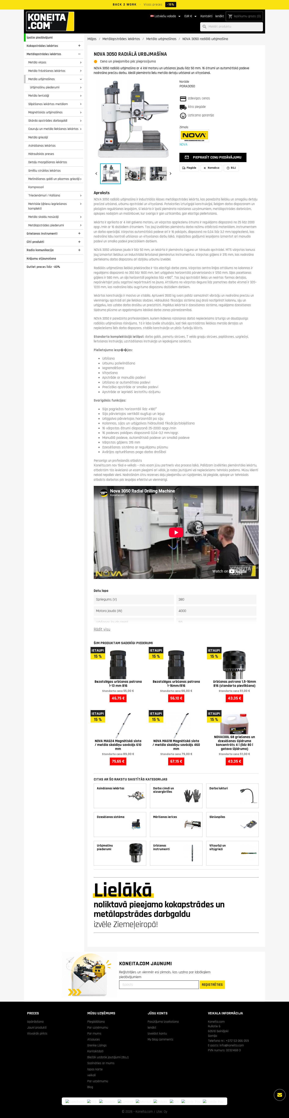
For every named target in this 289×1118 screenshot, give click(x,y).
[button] (212, 157)
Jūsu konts (158, 1013)
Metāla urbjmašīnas (41, 79)
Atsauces (93, 1039)
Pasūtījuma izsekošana (163, 1021)
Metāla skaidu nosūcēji (43, 217)
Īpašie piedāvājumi (40, 37)
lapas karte (95, 1069)
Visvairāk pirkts (37, 1033)
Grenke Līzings (97, 1045)
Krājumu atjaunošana (41, 258)
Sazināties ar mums (100, 1063)
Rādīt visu (102, 629)
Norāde (184, 81)
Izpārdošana (35, 1021)
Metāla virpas (37, 62)
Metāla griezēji (38, 137)
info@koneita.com (232, 1045)
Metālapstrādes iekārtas (44, 54)
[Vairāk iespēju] (280, 1095)
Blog (90, 1087)
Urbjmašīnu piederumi (44, 87)
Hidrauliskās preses (41, 154)
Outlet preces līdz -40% (43, 267)
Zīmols (183, 127)
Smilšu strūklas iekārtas (44, 170)
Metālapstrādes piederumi (46, 225)
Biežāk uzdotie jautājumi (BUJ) (108, 1057)
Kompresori (36, 187)
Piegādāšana (96, 1021)
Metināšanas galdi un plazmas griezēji (54, 179)
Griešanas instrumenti (42, 233)
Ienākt (219, 16)
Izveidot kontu (157, 1033)
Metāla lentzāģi (38, 95)
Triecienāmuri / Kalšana (44, 195)
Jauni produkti (37, 1027)
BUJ (233, 168)
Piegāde (191, 168)
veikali (91, 1075)
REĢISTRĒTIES (212, 984)
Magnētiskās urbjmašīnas (45, 112)
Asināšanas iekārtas (42, 145)
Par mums (94, 1033)
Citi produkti (35, 242)
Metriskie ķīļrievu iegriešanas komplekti (47, 206)
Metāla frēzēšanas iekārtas (46, 71)
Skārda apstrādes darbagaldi (47, 120)
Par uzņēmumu (97, 1027)
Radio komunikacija (40, 250)
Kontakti (206, 16)
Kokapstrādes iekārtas (42, 46)
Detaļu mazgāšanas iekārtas (47, 162)
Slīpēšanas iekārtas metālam (48, 104)
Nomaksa (213, 168)
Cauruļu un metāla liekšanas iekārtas (53, 129)
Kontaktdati (95, 1051)
